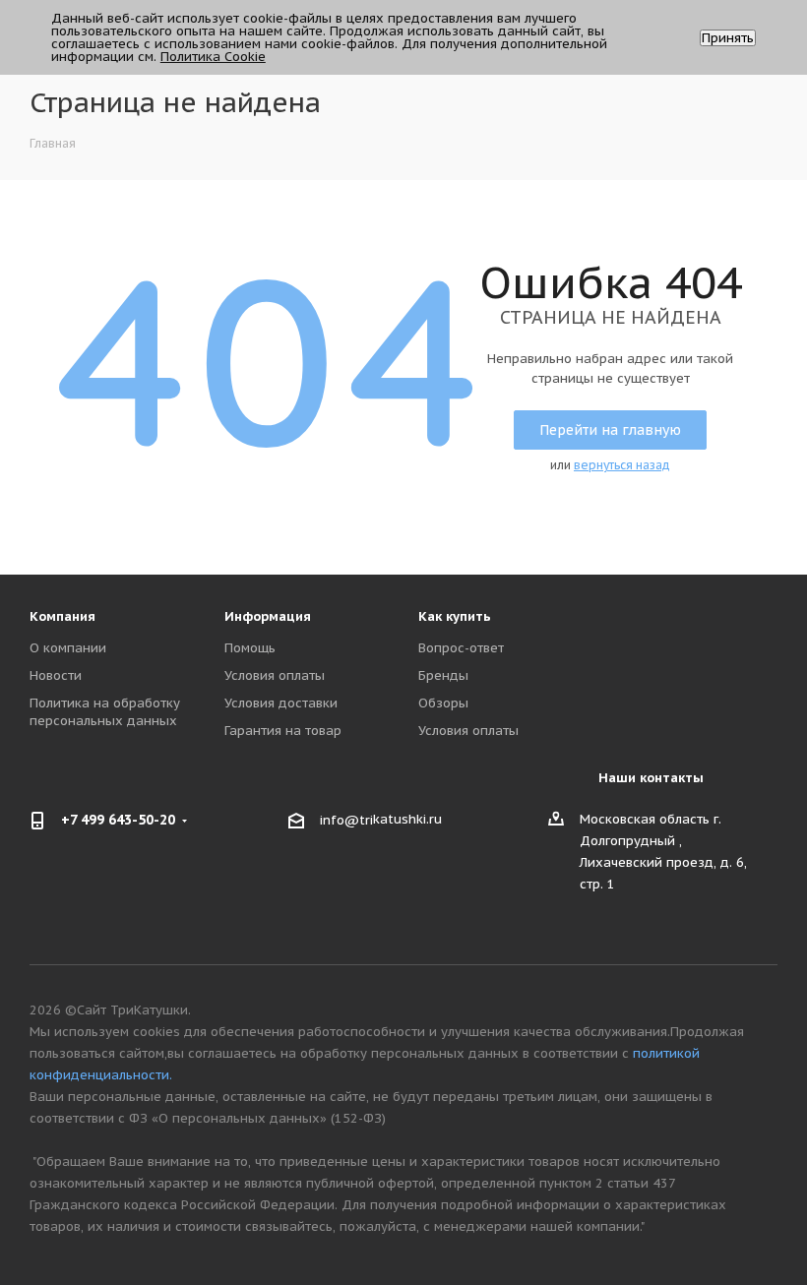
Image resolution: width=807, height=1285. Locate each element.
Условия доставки (281, 703)
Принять (728, 38)
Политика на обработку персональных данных (105, 712)
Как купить (454, 616)
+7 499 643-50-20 (118, 819)
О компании (68, 648)
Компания (62, 616)
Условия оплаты (274, 675)
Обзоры (443, 703)
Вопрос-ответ (461, 648)
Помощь (250, 648)
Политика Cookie (213, 56)
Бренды (443, 675)
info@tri (346, 820)
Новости (56, 675)
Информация (267, 616)
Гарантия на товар (282, 730)
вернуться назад (622, 465)
